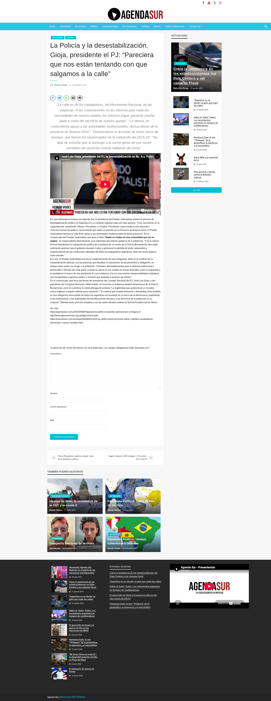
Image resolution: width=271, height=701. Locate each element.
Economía (80, 26)
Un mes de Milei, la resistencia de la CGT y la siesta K (73, 503)
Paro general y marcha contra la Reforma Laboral (204, 174)
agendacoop (55, 548)
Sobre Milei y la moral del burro (206, 158)
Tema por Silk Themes (72, 697)
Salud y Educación (174, 26)
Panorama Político (60, 496)
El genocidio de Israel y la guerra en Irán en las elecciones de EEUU (81, 628)
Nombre (53, 393)
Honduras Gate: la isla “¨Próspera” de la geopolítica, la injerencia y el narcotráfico (206, 141)
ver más (196, 190)
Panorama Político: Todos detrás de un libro (131, 503)
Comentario (56, 354)
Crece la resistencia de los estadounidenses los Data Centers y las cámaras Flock (194, 76)
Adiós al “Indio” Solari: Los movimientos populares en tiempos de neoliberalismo (206, 121)
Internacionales (110, 26)
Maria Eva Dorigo (181, 88)
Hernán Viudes (61, 85)
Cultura (145, 26)
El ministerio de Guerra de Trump (81, 670)
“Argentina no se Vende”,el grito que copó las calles (206, 103)
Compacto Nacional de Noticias (71, 543)
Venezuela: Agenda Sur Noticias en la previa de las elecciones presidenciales (82, 570)
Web (52, 420)
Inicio (52, 26)
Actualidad (65, 26)
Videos (157, 26)
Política (94, 26)
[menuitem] (52, 26)
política (70, 38)
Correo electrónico (58, 407)
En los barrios (130, 26)
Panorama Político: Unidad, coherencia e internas (127, 541)
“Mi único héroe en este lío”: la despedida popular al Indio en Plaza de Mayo (83, 657)
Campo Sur (195, 26)
